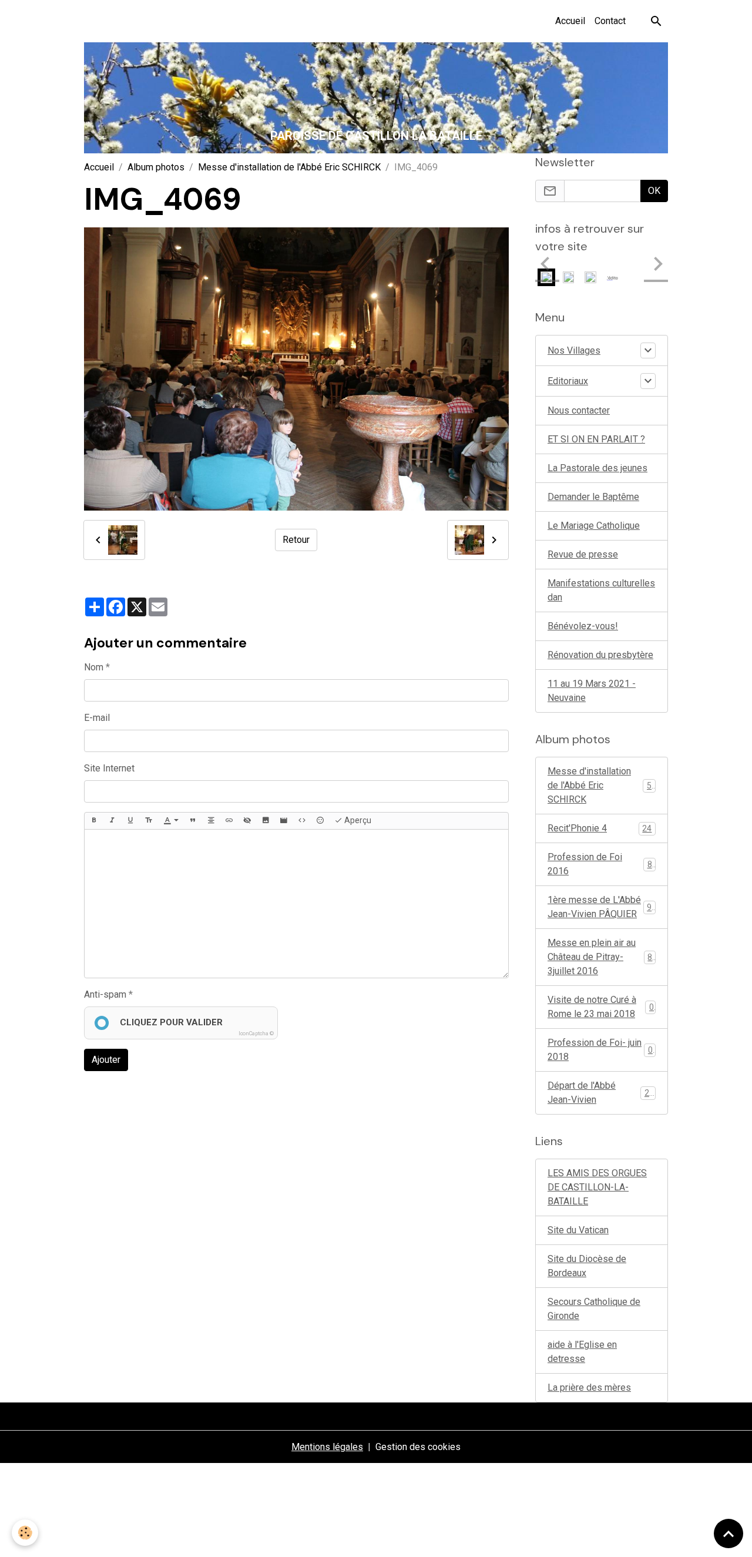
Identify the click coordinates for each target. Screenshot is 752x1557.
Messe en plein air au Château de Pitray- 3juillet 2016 (602, 957)
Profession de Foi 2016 (600, 864)
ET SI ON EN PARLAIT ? (596, 439)
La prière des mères (589, 1387)
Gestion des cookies (418, 1446)
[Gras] (94, 821)
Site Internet (109, 768)
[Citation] (192, 821)
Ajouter (106, 1059)
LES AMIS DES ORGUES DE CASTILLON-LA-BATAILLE (597, 1187)
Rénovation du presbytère (600, 654)
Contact (610, 20)
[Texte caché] (247, 821)
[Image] (265, 821)
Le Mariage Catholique (594, 525)
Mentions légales (327, 1446)
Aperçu (357, 820)
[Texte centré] (211, 821)
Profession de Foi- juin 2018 (600, 1049)
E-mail (97, 717)
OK (654, 190)
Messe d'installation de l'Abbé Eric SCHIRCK (289, 167)
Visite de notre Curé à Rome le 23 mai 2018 (601, 1006)
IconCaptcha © (256, 1033)
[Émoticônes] (320, 821)
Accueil (570, 20)
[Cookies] (25, 1532)
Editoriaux (568, 381)
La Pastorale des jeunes (597, 468)
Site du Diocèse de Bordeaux (587, 1266)
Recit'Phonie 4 (600, 828)
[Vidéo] (283, 821)
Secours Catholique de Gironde (594, 1308)
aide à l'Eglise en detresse (582, 1351)
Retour (296, 539)
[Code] (302, 821)
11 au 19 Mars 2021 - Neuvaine (592, 690)
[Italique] (112, 821)
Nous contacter (579, 410)
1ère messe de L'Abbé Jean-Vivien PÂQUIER (602, 907)
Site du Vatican (578, 1230)
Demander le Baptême (593, 496)
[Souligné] (130, 821)
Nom (93, 667)
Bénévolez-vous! (583, 626)
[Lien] (229, 821)
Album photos (155, 167)
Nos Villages (574, 350)
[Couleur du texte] (171, 821)
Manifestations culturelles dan (601, 590)
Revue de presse (583, 554)
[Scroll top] (728, 1533)
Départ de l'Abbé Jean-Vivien (601, 1092)
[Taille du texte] (148, 821)
